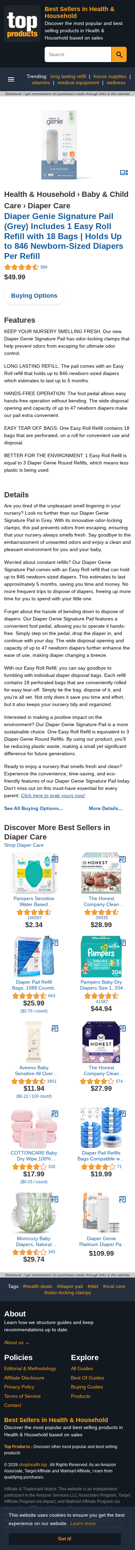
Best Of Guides (87, 1378)
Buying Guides (87, 1387)
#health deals (37, 1286)
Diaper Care (49, 205)
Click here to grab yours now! (53, 795)
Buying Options (34, 295)
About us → (17, 1342)
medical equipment (78, 82)
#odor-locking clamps (67, 1292)
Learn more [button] (83, 1523)
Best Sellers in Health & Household (56, 1420)
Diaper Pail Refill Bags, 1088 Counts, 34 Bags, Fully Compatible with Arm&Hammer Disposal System (33, 985)
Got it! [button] (64, 1538)
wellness (116, 82)
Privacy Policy (19, 1387)
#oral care (114, 1286)
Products (80, 1396)
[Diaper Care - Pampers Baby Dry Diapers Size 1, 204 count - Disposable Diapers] (122, 943)
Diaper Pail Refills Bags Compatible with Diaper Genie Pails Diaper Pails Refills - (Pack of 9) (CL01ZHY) (101, 1156)
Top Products (17, 1446)
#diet (93, 1286)
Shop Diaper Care (24, 845)
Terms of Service (22, 1396)
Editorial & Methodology (30, 1368)
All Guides (82, 1368)
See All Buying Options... (33, 808)
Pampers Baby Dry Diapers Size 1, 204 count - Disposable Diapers (101, 985)
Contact (12, 1405)
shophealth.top (33, 1464)
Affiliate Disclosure (24, 1378)
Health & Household (39, 194)
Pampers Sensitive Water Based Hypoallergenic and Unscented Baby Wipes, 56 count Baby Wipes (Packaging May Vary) (34, 901)
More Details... (106, 808)
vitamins (41, 82)
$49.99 (14, 277)
